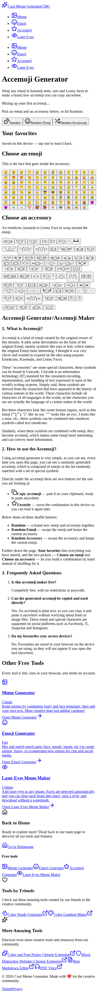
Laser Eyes (25, 37)
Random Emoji (40, 123)
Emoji (21, 23)
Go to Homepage (21, 847)
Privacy (17, 989)
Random (15, 123)
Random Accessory (73, 123)
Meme (22, 17)
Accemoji (24, 30)
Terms (6, 989)
